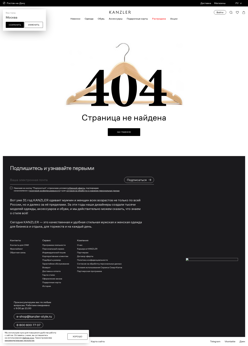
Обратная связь (18, 252)
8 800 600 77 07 (28, 325)
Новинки (75, 18)
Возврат (46, 267)
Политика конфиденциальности (92, 260)
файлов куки (28, 338)
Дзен (242, 341)
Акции (174, 18)
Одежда (89, 18)
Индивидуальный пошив (54, 252)
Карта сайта (98, 341)
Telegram (215, 341)
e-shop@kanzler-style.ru (34, 316)
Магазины (219, 3)
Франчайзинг (16, 249)
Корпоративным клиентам (55, 256)
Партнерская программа (89, 271)
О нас (80, 245)
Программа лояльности (54, 245)
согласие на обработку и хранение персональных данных (93, 191)
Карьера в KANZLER (87, 249)
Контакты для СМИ (19, 245)
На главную (124, 132)
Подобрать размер (51, 260)
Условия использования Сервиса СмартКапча (99, 267)
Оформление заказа (52, 278)
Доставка (205, 3)
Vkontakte (230, 341)
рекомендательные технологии (19, 340)
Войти (220, 12)
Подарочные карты (137, 18)
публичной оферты (76, 188)
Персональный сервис (53, 249)
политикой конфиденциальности (44, 191)
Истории (46, 286)
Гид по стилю (48, 275)
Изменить (33, 25)
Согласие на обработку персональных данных (99, 263)
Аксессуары (115, 18)
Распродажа (159, 18)
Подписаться (139, 180)
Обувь (101, 18)
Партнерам (82, 252)
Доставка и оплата (51, 271)
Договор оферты (85, 256)
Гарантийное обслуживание (55, 263)
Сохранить (15, 25)
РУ (237, 3)
